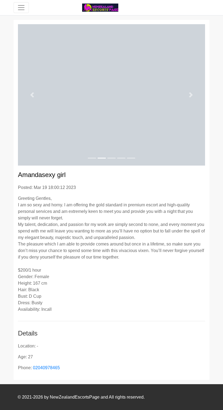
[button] (32, 95)
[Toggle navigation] (21, 7)
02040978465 (46, 367)
